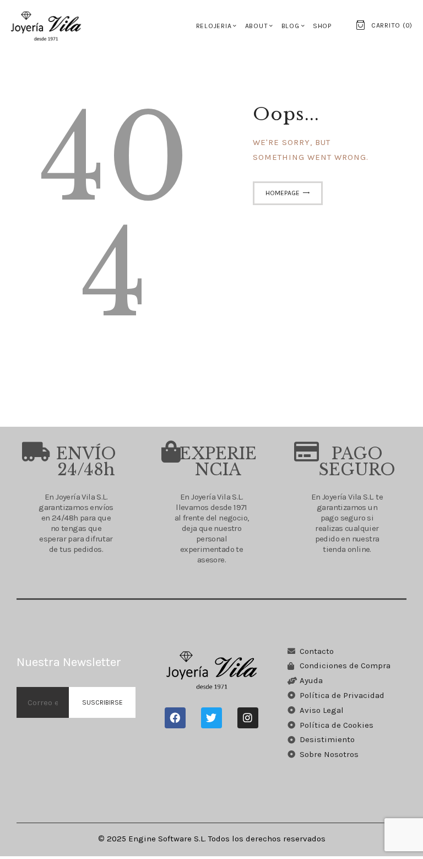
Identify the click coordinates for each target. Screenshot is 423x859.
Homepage (282, 193)
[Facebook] (175, 717)
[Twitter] (211, 717)
